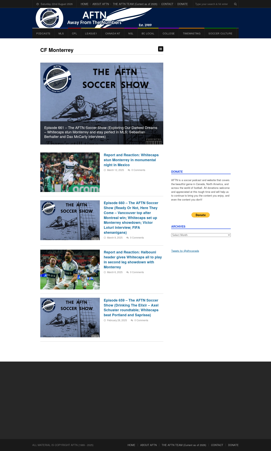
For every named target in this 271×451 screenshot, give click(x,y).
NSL (131, 33)
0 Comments (138, 170)
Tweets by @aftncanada (185, 251)
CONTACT (167, 4)
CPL (74, 33)
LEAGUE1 (91, 33)
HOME (84, 4)
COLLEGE (169, 33)
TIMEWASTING (192, 33)
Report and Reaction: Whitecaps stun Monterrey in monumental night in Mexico (131, 159)
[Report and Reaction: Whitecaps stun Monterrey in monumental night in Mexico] (70, 172)
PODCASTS (43, 33)
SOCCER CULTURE (220, 33)
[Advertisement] (201, 108)
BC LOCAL (148, 33)
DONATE (182, 4)
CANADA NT (112, 33)
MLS (61, 33)
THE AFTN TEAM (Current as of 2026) (135, 4)
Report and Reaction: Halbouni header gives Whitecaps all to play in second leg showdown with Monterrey (133, 259)
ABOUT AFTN (100, 4)
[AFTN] (98, 18)
